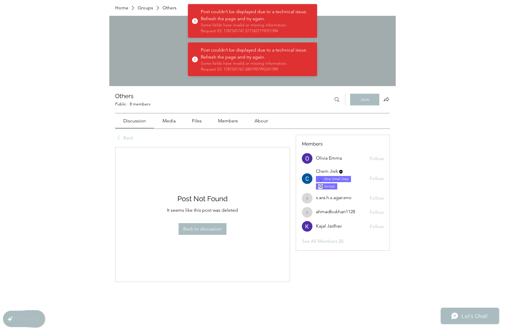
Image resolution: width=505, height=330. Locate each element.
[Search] (336, 99)
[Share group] (386, 99)
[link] (134, 121)
